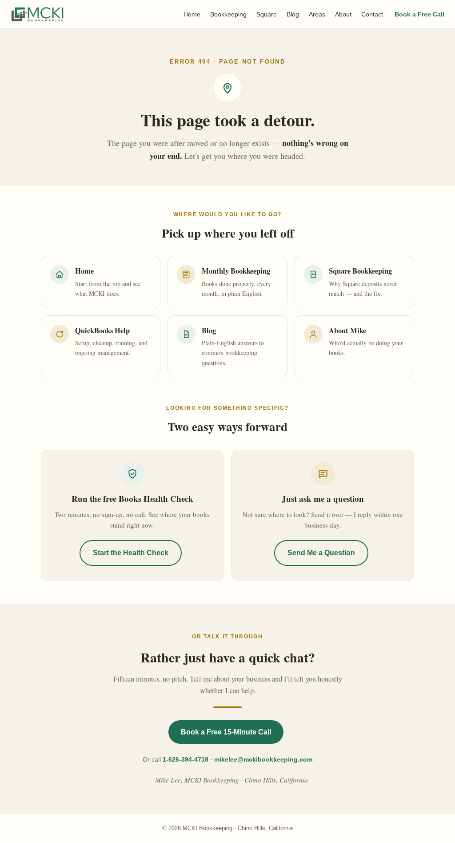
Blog (293, 14)
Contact (372, 14)
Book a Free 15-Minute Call (226, 732)
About (343, 14)
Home (192, 14)
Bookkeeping (228, 14)
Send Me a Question (321, 553)
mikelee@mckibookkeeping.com (263, 759)
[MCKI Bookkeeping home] (37, 14)
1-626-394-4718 (185, 759)
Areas (317, 14)
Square (266, 14)
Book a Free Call (419, 14)
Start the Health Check (130, 553)
